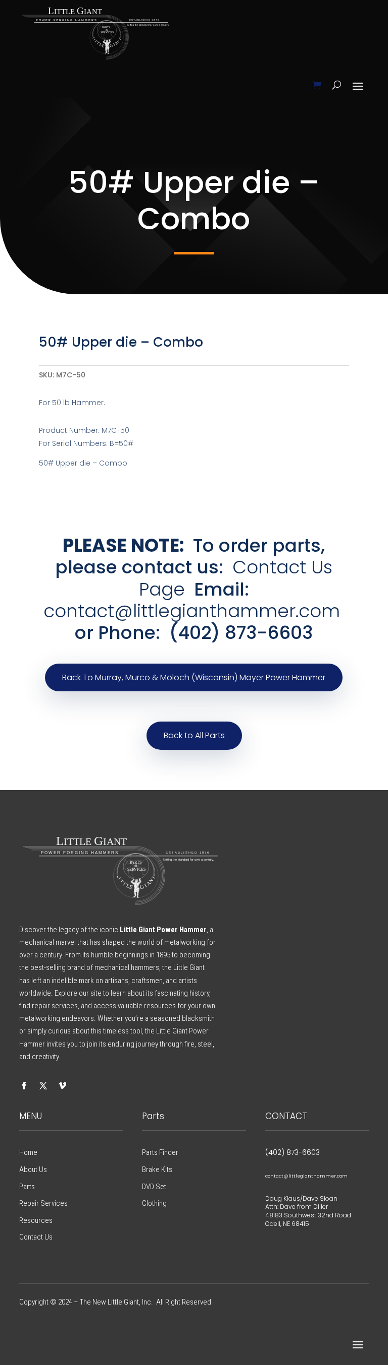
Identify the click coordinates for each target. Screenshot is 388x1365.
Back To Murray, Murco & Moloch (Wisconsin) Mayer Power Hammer (193, 677)
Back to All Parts (194, 735)
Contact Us (36, 1237)
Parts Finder (160, 1152)
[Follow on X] (43, 1085)
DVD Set (154, 1186)
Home (28, 1152)
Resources (36, 1220)
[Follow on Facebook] (23, 1085)
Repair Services (43, 1203)
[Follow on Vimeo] (62, 1085)
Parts (27, 1186)
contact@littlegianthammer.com (191, 611)
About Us (33, 1169)
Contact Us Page (236, 578)
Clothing (154, 1203)
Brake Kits (157, 1169)
